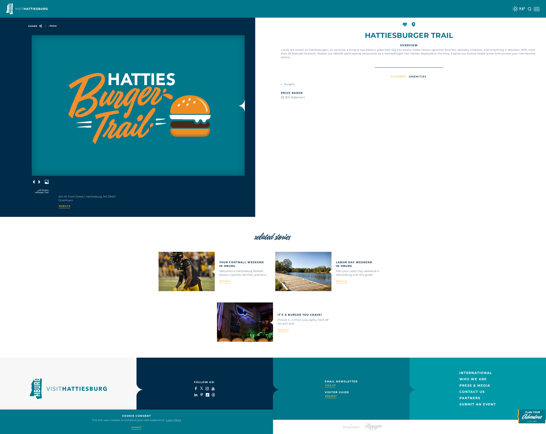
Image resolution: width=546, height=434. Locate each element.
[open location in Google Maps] (43, 200)
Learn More (173, 420)
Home (53, 25)
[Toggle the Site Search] (529, 9)
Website (65, 206)
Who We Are (473, 379)
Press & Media (474, 386)
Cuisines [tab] (398, 77)
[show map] (413, 24)
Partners (469, 398)
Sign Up (330, 385)
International (475, 373)
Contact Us (472, 392)
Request (331, 396)
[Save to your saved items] (405, 24)
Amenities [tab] (417, 77)
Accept (136, 427)
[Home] (26, 8)
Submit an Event (477, 404)
